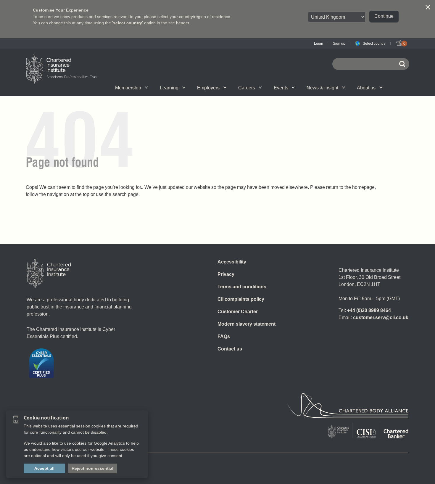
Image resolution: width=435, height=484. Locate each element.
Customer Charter (238, 311)
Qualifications (91, 87)
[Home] (49, 273)
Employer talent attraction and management (229, 87)
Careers (246, 87)
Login (318, 43)
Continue (384, 16)
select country (127, 22)
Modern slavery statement (247, 324)
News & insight (322, 87)
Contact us (230, 348)
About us (366, 87)
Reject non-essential (92, 468)
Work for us (303, 87)
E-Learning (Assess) (159, 87)
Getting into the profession (153, 87)
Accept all (44, 468)
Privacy (226, 274)
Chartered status (86, 87)
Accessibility (232, 261)
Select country (374, 43)
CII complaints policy (241, 299)
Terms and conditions (242, 286)
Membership (128, 87)
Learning (169, 87)
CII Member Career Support (91, 87)
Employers (208, 87)
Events (281, 87)
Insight (234, 87)
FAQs (224, 336)
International (230, 87)
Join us (84, 87)
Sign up (339, 43)
